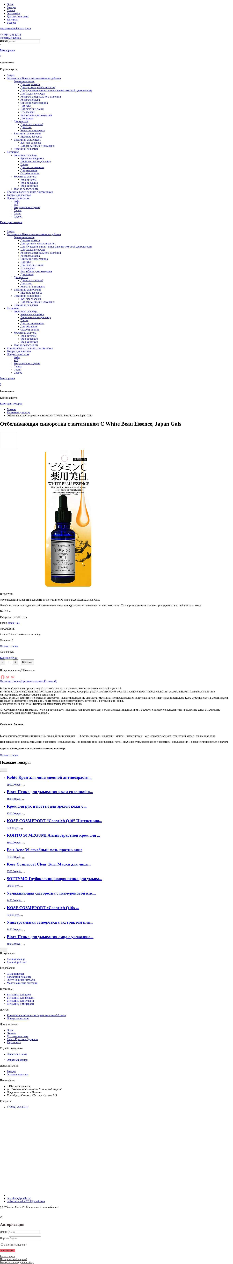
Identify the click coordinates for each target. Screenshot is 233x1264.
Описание (6, 681)
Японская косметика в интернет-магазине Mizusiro (36, 1015)
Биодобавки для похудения (36, 115)
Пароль (4, 1238)
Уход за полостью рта (26, 188)
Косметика (13, 151)
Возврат (11, 22)
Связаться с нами (17, 1054)
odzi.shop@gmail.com (19, 1198)
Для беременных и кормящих (37, 145)
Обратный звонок (10, 37)
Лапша (17, 210)
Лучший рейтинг (17, 962)
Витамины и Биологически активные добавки (34, 78)
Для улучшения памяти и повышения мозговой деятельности (56, 90)
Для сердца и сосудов (32, 93)
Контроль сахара (30, 99)
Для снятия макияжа (32, 167)
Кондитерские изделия (27, 207)
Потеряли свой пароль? (13, 1259)
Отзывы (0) (50, 681)
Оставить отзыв (9, 646)
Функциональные (24, 81)
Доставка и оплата (17, 16)
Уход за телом (28, 179)
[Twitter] (7, 677)
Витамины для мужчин (27, 133)
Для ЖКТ (26, 105)
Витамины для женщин (27, 139)
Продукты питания (18, 198)
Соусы (17, 213)
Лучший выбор (16, 959)
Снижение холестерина (34, 102)
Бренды (11, 7)
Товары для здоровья (19, 195)
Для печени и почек (32, 108)
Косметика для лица (25, 155)
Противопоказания (32, 681)
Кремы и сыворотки (32, 158)
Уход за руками (29, 182)
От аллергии (27, 112)
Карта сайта (14, 1042)
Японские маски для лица (35, 161)
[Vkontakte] (12, 677)
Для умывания (28, 170)
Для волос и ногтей (31, 124)
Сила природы (15, 973)
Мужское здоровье (31, 136)
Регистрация (7, 1256)
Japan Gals (13, 622)
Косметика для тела (25, 176)
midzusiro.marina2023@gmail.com (26, 1201)
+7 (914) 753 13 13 (10, 34)
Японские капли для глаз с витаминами (30, 191)
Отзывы (11, 1033)
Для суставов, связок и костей (37, 87)
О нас (10, 4)
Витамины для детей (26, 148)
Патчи (24, 164)
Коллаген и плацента (32, 130)
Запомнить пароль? (15, 1244)
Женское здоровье (30, 142)
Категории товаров (11, 222)
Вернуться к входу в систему (17, 1262)
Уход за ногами (29, 185)
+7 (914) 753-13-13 (17, 1106)
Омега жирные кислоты (21, 979)
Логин (4, 1231)
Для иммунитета (30, 84)
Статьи (11, 10)
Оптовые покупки (17, 1074)
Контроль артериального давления (40, 96)
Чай (16, 204)
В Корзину (27, 662)
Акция (10, 75)
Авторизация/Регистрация (15, 28)
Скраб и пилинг (29, 173)
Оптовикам (13, 13)
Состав (16, 681)
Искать (4, 40)
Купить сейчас (8, 657)
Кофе (17, 201)
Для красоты (21, 121)
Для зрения (26, 118)
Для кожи (26, 127)
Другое (18, 216)
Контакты (12, 19)
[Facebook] (2, 677)
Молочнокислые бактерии (22, 982)
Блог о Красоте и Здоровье (22, 1039)
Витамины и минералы (20, 1003)
